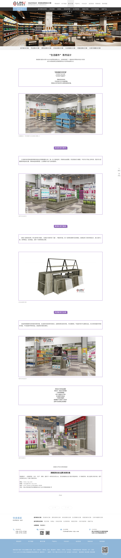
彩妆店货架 (67, 9)
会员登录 (91, 3)
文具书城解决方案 (95, 48)
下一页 (67, 507)
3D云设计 (84, 3)
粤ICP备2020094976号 (59, 552)
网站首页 (57, 3)
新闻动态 (98, 3)
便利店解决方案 (46, 48)
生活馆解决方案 (70, 48)
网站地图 (87, 552)
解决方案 (70, 3)
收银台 (59, 9)
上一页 (54, 507)
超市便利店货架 (42, 9)
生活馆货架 (76, 9)
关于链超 (64, 3)
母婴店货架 (85, 9)
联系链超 (104, 3)
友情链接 (36, 525)
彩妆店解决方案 (58, 48)
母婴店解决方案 (82, 48)
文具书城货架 (95, 9)
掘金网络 (81, 552)
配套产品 (104, 9)
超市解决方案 (24, 48)
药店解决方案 (35, 48)
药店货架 (52, 9)
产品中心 (77, 3)
